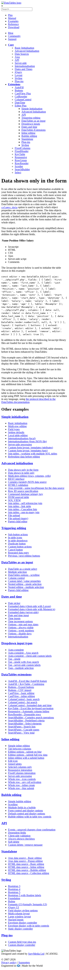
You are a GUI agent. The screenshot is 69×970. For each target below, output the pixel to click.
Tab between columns (19, 748)
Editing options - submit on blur (25, 751)
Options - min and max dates (23, 624)
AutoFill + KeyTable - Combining (26, 684)
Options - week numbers (21, 630)
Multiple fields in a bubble (22, 807)
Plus (10, 15)
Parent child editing (18, 590)
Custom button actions (20, 546)
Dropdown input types (16, 643)
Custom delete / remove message (25, 844)
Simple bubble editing (19, 801)
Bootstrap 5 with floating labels (24, 895)
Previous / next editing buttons (24, 555)
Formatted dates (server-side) (23, 612)
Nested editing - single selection (25, 584)
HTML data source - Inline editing (26, 867)
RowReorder (21, 163)
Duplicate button (17, 543)
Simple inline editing (19, 745)
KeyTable (20, 154)
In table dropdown (17, 540)
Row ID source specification (23, 491)
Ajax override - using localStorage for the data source (36, 488)
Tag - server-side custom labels (24, 665)
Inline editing (28, 133)
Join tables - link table (19, 506)
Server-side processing (20, 444)
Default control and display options (26, 813)
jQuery (18, 72)
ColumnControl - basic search (24, 699)
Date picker (14, 603)
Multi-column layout (19, 913)
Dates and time (29, 126)
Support (12, 39)
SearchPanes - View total (21, 732)
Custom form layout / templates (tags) (28, 450)
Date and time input (18, 615)
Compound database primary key (25, 494)
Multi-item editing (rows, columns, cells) (29, 475)
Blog (10, 33)
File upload (14, 515)
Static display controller (20, 928)
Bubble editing (29, 136)
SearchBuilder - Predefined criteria (26, 720)
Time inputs (14, 618)
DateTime (20, 102)
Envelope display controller (22, 922)
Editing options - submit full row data (27, 754)
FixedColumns (22, 148)
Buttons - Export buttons (21, 687)
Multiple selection (17, 572)
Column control (16, 578)
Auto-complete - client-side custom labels (30, 655)
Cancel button (15, 549)
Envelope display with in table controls (28, 925)
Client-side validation (19, 835)
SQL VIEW (14, 500)
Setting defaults (16, 432)
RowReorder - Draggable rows (24, 714)
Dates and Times (23, 69)
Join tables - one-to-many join (23, 512)
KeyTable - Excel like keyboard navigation (30, 708)
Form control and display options (25, 810)
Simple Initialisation (31, 108)
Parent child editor (17, 521)
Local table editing (18, 435)
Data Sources (22, 54)
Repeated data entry (18, 552)
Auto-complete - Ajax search (23, 652)
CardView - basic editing (21, 693)
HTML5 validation (18, 485)
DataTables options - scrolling (24, 575)
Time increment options (20, 621)
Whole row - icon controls (22, 779)
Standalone (27, 139)
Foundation (14, 898)
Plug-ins (19, 81)
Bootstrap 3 (14, 886)
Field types (14, 429)
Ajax (17, 57)
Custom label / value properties (24, 581)
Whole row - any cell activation (24, 782)
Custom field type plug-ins (22, 941)
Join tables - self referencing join (25, 503)
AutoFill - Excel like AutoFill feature (27, 681)
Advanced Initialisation (27, 50)
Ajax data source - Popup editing (25, 861)
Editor (20, 105)
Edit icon (13, 760)
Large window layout (19, 916)
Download (13, 27)
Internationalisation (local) (22, 438)
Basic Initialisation (24, 47)
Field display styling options (23, 910)
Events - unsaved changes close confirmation (31, 829)
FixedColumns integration (22, 773)
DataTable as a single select (22, 568)
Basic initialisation (17, 423)
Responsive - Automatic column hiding (28, 711)
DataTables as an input (33, 120)
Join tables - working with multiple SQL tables (32, 453)
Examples (13, 21)
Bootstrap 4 (14, 889)
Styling (18, 78)
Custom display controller (21, 944)
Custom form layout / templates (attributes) (30, 447)
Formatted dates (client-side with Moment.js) (31, 609)
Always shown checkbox (21, 838)
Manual (12, 18)
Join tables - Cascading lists (22, 509)
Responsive (21, 157)
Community (14, 36)
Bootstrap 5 (14, 892)
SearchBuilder (22, 169)
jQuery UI (13, 907)
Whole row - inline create (21, 785)
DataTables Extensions (33, 129)
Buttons (19, 90)
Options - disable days (19, 633)
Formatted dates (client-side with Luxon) (29, 606)
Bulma (11, 901)
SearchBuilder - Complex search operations (31, 717)
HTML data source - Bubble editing (27, 870)
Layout (18, 75)
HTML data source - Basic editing (26, 864)
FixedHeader (21, 151)
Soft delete (13, 841)
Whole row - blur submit (21, 788)
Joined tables (15, 763)
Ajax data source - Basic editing (25, 858)
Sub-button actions (18, 534)
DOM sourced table (18, 497)
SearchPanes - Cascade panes (23, 729)
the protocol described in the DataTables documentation (28, 401)
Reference (13, 24)
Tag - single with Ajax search (23, 662)
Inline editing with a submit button (26, 757)
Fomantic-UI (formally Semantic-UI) (27, 904)
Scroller (19, 166)
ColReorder (21, 96)
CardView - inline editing (21, 696)
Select (18, 172)
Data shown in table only (21, 472)
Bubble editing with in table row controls (29, 816)
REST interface (16, 478)
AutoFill (19, 87)
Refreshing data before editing (24, 456)
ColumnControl (23, 99)
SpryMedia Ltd (36, 953)
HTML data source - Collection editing (28, 873)
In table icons (15, 537)
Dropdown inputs (30, 123)
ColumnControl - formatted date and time (30, 705)
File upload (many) (18, 518)
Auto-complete (16, 649)
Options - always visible (20, 627)
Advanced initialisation (17, 463)
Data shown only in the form (23, 469)
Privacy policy (9, 962)
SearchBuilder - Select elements (25, 723)
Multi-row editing (17, 426)
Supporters (24, 962)
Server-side (21, 63)
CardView (23, 93)
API (17, 60)
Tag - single (14, 658)
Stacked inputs (15, 919)
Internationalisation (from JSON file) (27, 441)
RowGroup (21, 160)
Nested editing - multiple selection (26, 587)
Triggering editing (30, 117)
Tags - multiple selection (21, 668)
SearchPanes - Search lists (22, 726)
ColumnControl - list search (22, 702)
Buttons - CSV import (19, 690)
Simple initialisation (14, 417)
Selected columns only (20, 767)
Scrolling (13, 804)
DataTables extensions (16, 674)
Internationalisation (25, 66)
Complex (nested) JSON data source (27, 482)
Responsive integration (20, 770)
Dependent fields (17, 832)
